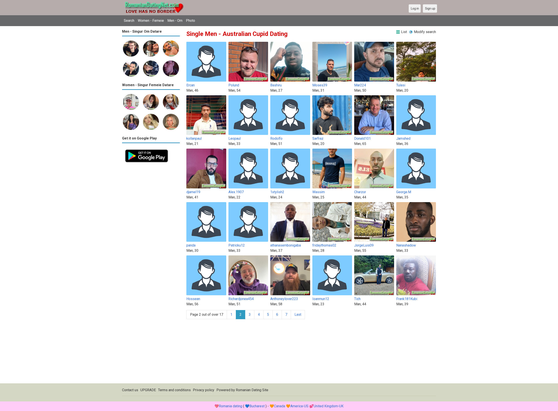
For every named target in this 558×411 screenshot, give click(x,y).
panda (191, 245)
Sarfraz (317, 138)
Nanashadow (406, 245)
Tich (357, 299)
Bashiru (276, 85)
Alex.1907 (236, 192)
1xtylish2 (277, 192)
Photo (190, 20)
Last (297, 314)
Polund (233, 85)
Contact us (130, 390)
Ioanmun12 (320, 299)
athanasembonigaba (285, 245)
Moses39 (319, 85)
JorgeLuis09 (364, 245)
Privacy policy (203, 390)
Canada (279, 406)
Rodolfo (276, 138)
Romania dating (230, 406)
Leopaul (234, 138)
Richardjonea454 (241, 299)
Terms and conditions (174, 390)
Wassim (318, 192)
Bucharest (257, 406)
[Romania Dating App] (146, 149)
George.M (403, 192)
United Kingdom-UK (329, 406)
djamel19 (193, 192)
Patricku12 (236, 245)
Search (129, 20)
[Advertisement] (151, 230)
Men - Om (174, 20)
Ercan (190, 85)
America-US (299, 406)
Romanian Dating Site (252, 390)
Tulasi (400, 85)
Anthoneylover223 (284, 299)
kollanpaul (194, 138)
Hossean (193, 299)
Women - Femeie (151, 20)
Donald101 (362, 138)
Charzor (360, 192)
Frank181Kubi (406, 299)
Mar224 (360, 85)
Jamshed (403, 138)
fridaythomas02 (324, 245)
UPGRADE (148, 390)
